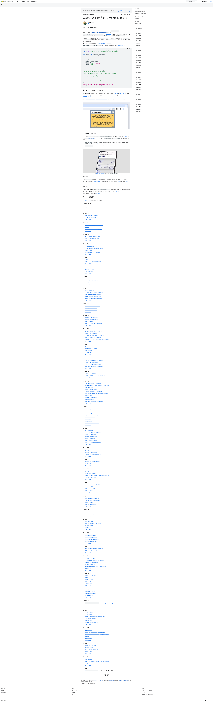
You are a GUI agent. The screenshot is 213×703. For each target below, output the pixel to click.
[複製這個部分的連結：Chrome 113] (90, 668)
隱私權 (5, 700)
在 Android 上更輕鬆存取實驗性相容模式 (93, 364)
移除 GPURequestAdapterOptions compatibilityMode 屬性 (97, 339)
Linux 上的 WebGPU (89, 250)
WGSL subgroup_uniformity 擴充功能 (92, 236)
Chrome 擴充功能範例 (90, 99)
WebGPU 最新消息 (87, 200)
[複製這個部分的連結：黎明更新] (89, 186)
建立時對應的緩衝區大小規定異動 (91, 319)
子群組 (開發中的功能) (89, 512)
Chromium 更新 (74, 690)
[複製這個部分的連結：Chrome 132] (90, 406)
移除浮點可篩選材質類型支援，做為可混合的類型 (95, 375)
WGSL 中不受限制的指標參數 (91, 537)
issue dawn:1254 (95, 143)
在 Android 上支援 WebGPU (90, 558)
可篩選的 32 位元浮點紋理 (90, 591)
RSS (143, 696)
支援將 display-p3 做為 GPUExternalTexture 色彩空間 (95, 566)
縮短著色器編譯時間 (89, 502)
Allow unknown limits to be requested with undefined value (97, 385)
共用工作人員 (121, 93)
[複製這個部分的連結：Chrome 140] (90, 288)
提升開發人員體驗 (88, 395)
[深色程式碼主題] (127, 49)
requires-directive (101, 43)
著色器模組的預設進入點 (90, 564)
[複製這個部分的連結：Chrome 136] (90, 344)
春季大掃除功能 (88, 585)
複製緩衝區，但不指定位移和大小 (91, 333)
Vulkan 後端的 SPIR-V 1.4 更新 (91, 283)
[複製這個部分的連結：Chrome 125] (90, 509)
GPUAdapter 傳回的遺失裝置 (95, 632)
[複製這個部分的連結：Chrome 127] (90, 482)
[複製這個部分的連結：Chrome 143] (90, 257)
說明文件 (89, 143)
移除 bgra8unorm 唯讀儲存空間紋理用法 (93, 261)
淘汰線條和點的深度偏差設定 (91, 473)
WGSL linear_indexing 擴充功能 (91, 215)
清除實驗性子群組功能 (89, 399)
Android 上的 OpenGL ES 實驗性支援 (92, 484)
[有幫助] (128, 14)
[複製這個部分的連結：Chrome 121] (90, 556)
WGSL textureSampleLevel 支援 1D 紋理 (93, 294)
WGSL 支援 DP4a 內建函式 (90, 535)
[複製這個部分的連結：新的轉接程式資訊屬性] (97, 133)
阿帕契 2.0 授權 (111, 680)
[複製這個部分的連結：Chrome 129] (90, 459)
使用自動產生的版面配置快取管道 (91, 622)
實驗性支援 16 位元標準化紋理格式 (92, 423)
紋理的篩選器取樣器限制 (90, 417)
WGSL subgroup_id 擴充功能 (91, 246)
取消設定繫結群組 (88, 614)
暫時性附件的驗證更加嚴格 (90, 208)
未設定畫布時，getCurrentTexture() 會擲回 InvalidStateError (97, 661)
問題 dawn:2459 (118, 191)
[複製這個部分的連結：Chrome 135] (90, 358)
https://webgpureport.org (100, 173)
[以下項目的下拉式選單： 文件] (20, 1)
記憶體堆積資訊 (88, 568)
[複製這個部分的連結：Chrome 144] (90, 244)
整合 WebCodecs (88, 630)
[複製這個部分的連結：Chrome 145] (90, 234)
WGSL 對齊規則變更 (89, 387)
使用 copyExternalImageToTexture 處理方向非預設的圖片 (96, 393)
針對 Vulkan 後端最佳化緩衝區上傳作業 (93, 500)
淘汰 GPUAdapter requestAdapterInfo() (93, 454)
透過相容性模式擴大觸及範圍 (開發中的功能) (94, 548)
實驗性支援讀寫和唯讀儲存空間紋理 (92, 605)
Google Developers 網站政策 (123, 680)
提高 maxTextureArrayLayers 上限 (92, 498)
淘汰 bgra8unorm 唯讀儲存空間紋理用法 (93, 296)
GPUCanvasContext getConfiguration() (93, 432)
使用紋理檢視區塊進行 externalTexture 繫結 (93, 331)
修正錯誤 (87, 527)
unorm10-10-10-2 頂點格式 (90, 593)
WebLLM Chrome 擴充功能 (101, 99)
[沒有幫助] (129, 14)
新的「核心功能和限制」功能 (91, 308)
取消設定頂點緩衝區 (89, 612)
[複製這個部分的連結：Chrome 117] (90, 610)
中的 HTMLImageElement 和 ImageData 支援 (101, 603)
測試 (119, 181)
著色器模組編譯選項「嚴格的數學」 (92, 440)
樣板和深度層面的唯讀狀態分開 (91, 541)
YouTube (143, 692)
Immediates (87, 206)
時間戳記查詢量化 (88, 583)
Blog (2, 5)
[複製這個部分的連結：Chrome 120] (90, 573)
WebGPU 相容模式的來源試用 (91, 310)
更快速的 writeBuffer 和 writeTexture (92, 252)
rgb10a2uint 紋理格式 (89, 595)
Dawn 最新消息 (88, 210)
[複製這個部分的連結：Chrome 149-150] (92, 203)
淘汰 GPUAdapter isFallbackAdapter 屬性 (93, 323)
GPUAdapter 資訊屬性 (89, 486)
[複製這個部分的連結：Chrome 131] (90, 428)
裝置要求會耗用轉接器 (89, 290)
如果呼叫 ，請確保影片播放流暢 (97, 634)
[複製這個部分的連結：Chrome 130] (90, 448)
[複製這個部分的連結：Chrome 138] (90, 315)
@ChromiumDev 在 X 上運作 (147, 690)
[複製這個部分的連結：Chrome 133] (90, 381)
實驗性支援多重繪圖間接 (90, 438)
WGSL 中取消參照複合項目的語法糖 (92, 539)
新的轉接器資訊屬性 (89, 525)
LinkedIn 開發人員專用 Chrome (147, 694)
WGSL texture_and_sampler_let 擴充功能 (93, 229)
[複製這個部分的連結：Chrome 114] (90, 657)
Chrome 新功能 (34, 1)
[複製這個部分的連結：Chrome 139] (90, 303)
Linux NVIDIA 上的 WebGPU (90, 217)
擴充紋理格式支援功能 (89, 269)
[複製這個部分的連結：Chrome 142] (90, 267)
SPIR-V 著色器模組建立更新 (90, 618)
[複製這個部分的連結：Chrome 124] (90, 519)
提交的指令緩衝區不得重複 (90, 504)
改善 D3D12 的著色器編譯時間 (91, 348)
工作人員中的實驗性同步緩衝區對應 (92, 238)
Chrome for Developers (87, 14)
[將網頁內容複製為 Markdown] (127, 18)
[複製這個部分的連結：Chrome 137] (90, 329)
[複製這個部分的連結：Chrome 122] (90, 546)
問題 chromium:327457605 (122, 146)
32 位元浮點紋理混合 (89, 411)
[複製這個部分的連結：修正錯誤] (89, 176)
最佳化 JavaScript (88, 659)
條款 (2, 700)
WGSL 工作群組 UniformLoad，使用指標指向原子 (95, 335)
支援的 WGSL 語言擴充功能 (90, 645)
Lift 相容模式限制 (88, 352)
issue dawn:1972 (121, 45)
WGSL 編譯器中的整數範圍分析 (91, 281)
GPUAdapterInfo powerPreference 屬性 (93, 337)
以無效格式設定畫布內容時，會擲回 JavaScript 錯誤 (95, 415)
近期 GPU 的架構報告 (89, 321)
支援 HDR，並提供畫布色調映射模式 (92, 461)
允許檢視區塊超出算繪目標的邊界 (91, 362)
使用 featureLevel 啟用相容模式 (91, 397)
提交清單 (98, 193)
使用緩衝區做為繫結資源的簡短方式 (92, 317)
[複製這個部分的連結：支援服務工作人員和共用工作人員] (104, 90)
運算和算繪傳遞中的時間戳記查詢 (91, 562)
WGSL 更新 (87, 663)
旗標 (126, 136)
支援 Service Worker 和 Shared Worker (93, 523)
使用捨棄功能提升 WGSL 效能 (91, 389)
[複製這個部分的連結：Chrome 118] (90, 600)
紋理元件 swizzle (88, 259)
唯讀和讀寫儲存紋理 (89, 521)
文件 (18, 1)
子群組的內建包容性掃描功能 (91, 436)
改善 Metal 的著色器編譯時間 (91, 452)
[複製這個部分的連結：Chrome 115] (90, 643)
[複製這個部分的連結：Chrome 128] (90, 469)
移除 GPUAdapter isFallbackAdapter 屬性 (93, 298)
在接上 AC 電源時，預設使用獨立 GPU (92, 649)
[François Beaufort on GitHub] (88, 24)
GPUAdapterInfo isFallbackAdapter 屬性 (93, 346)
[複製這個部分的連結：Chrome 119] (90, 589)
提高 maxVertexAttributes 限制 (91, 550)
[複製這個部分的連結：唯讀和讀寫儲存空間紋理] (98, 27)
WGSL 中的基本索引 (89, 271)
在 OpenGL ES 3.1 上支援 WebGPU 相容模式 (94, 225)
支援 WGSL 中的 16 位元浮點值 (91, 575)
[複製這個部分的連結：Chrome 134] (90, 371)
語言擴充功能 (108, 34)
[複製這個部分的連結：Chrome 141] (90, 276)
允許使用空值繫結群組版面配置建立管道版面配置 (95, 360)
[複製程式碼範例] (129, 49)
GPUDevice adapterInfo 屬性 (91, 413)
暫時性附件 (87, 227)
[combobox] (191, 1)
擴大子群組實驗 (88, 419)
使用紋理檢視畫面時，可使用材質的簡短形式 (94, 292)
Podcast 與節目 (74, 696)
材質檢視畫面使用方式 (89, 409)
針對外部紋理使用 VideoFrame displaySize (93, 391)
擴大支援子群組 (88, 463)
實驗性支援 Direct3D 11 (89, 647)
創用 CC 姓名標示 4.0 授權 (98, 680)
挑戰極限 (87, 577)
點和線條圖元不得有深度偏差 (91, 434)
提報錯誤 (2, 690)
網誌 (28, 1)
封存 (72, 694)
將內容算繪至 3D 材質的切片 (90, 514)
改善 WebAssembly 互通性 (90, 488)
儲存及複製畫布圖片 (89, 350)
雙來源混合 (87, 450)
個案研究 (23, 1)
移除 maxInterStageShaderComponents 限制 (94, 366)
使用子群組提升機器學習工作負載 (91, 373)
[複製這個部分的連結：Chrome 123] (90, 533)
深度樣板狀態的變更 (89, 579)
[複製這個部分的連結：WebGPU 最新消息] (95, 197)
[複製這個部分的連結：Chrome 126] (90, 496)
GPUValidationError (97, 181)
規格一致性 (87, 636)
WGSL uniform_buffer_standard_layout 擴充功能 (95, 248)
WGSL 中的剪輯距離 (89, 430)
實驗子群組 (87, 471)
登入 (211, 1)
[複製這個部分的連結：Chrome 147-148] (92, 213)
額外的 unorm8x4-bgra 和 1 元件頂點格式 (93, 383)
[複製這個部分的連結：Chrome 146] (90, 223)
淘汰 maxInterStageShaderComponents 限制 (94, 401)
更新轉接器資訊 (88, 581)
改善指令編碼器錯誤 (89, 490)
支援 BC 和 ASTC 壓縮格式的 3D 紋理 (92, 306)
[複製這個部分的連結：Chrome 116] (90, 628)
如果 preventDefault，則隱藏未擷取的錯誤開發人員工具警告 (97, 475)
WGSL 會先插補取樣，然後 (90, 477)
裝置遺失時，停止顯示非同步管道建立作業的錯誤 (95, 616)
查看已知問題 (3, 692)
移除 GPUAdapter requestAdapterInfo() (93, 442)
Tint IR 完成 (87, 279)
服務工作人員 (115, 93)
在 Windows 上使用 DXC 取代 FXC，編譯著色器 (94, 560)
